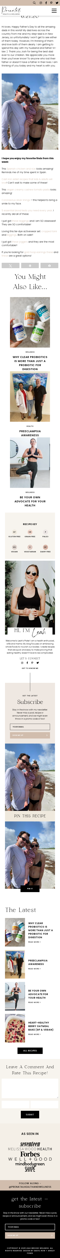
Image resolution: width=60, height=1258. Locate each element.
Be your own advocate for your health (30, 501)
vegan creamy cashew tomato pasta (28, 190)
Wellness (30, 352)
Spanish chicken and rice (21, 169)
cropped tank (49, 231)
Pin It (30, 889)
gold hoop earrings (35, 252)
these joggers (20, 242)
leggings (11, 235)
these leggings (20, 221)
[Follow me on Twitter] (57, 3)
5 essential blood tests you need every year (27, 210)
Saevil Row (39, 1251)
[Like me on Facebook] (46, 3)
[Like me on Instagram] (41, 3)
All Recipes (30, 1051)
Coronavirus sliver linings (16, 200)
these (49, 252)
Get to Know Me (30, 668)
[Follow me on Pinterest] (51, 3)
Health (30, 426)
